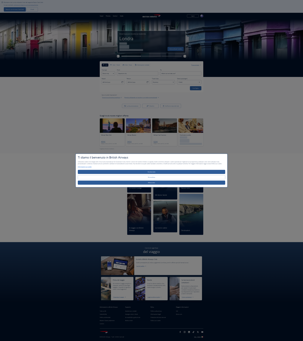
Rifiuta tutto (151, 182)
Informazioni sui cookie (85, 167)
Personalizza (151, 177)
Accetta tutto (151, 172)
